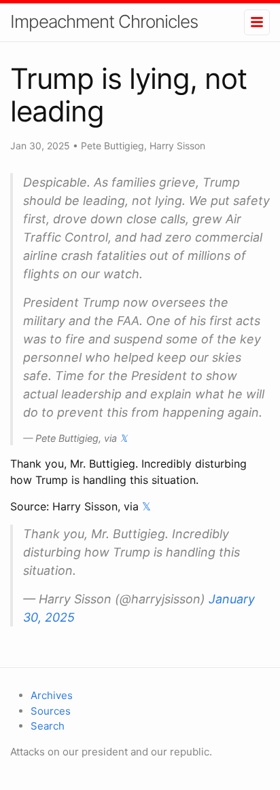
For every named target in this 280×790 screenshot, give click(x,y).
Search (48, 725)
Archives (52, 695)
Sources (51, 710)
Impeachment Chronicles (104, 21)
